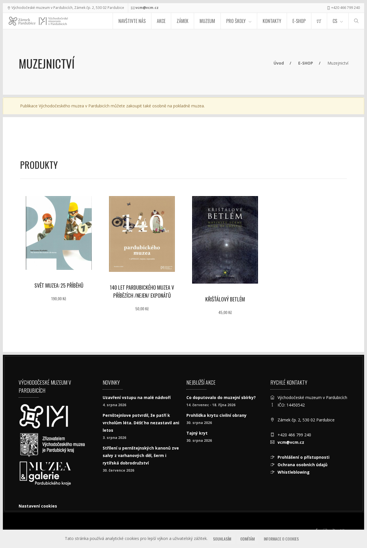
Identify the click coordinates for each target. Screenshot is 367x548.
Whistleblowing (294, 472)
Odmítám (247, 539)
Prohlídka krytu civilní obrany (216, 415)
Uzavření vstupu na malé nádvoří (137, 397)
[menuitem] (319, 21)
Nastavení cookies (38, 506)
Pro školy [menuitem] (236, 21)
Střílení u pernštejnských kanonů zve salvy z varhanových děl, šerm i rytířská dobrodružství (141, 455)
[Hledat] (356, 21)
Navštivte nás (132, 21)
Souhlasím (222, 539)
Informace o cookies (281, 539)
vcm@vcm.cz (147, 7)
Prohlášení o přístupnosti (303, 457)
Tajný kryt (197, 433)
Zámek (182, 21)
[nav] (351, 526)
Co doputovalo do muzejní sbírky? (221, 397)
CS (335, 21)
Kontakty (272, 21)
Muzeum (207, 21)
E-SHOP (299, 21)
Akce (161, 21)
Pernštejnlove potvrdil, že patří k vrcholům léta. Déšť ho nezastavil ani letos (141, 423)
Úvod (279, 63)
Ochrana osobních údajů (302, 464)
